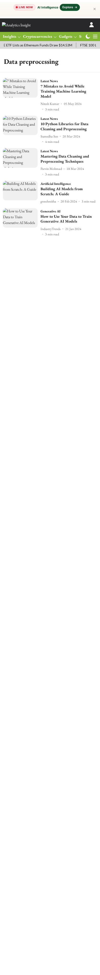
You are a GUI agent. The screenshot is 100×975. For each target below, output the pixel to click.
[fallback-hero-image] (22, 95)
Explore (69, 7)
